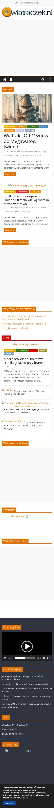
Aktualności (9, 126)
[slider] (25, 658)
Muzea (43, 126)
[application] (27, 646)
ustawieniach (21, 798)
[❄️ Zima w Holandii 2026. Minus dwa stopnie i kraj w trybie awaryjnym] (13, 421)
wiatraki (38, 155)
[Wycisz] (44, 658)
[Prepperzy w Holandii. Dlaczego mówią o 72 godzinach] (7, 389)
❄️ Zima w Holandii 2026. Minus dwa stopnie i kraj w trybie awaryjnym (24, 425)
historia (17, 151)
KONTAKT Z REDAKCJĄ (12, 734)
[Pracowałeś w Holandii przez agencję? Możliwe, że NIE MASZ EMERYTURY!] (26, 403)
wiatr (29, 211)
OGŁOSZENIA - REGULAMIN (15, 724)
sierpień (15, 211)
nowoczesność (35, 151)
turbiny (31, 155)
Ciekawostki (32, 126)
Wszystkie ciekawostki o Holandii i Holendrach (24, 323)
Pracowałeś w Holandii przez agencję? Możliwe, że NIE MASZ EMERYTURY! (26, 411)
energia (22, 207)
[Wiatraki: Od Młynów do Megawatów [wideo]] (27, 96)
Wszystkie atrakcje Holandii (15, 328)
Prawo (42, 350)
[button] (27, 646)
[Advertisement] (27, 47)
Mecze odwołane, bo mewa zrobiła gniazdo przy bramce (24, 361)
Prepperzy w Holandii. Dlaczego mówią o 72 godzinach (24, 392)
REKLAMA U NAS (9, 729)
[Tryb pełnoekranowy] (48, 658)
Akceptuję (10, 803)
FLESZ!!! (34, 350)
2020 (16, 207)
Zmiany (20, 130)
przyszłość (23, 155)
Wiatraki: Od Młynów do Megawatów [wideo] (26, 141)
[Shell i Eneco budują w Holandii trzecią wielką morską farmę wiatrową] (27, 185)
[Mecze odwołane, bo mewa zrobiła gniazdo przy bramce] (27, 344)
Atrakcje (21, 126)
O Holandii (9, 130)
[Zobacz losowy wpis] (49, 79)
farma (28, 207)
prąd (44, 151)
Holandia (24, 151)
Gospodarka (23, 191)
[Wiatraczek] (5, 79)
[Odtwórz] (5, 658)
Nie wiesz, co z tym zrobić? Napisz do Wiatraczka (25, 684)
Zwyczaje (30, 130)
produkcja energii (11, 155)
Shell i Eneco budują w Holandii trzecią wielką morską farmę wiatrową (26, 200)
